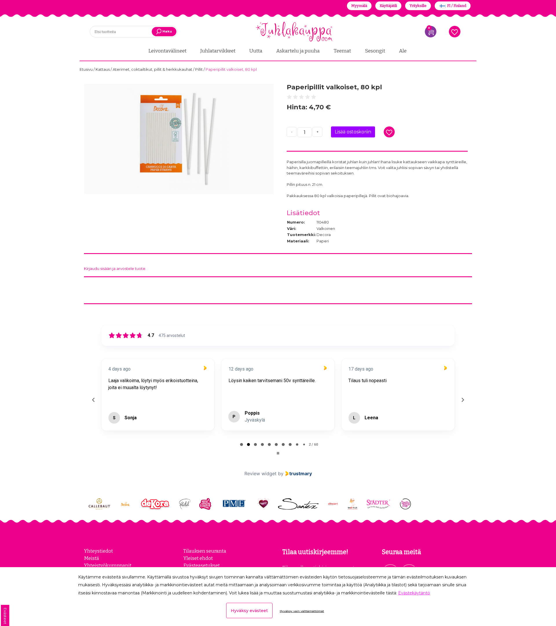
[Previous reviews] (93, 400)
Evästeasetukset (201, 565)
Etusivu (87, 69)
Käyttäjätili (388, 5)
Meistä (91, 558)
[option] (178, 139)
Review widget (260, 473)
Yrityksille (418, 5)
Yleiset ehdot (198, 558)
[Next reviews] (462, 400)
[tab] (241, 444)
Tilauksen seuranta (204, 551)
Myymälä (359, 5)
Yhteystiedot (98, 551)
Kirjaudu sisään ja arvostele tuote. (115, 268)
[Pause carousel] (278, 453)
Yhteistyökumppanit (107, 565)
